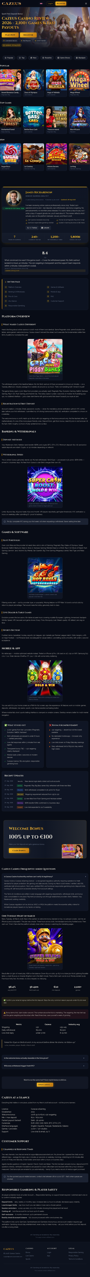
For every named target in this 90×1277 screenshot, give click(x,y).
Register (61, 3)
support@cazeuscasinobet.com (13, 1256)
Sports (28, 1259)
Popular (10, 58)
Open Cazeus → (45, 1085)
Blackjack (82, 58)
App (48, 1256)
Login (49, 1252)
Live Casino (30, 1256)
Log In (50, 3)
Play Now (10, 35)
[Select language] (42, 3)
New (34, 58)
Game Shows (65, 58)
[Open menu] (86, 3)
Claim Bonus (19, 850)
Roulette (48, 58)
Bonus (28, 1252)
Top (23, 58)
